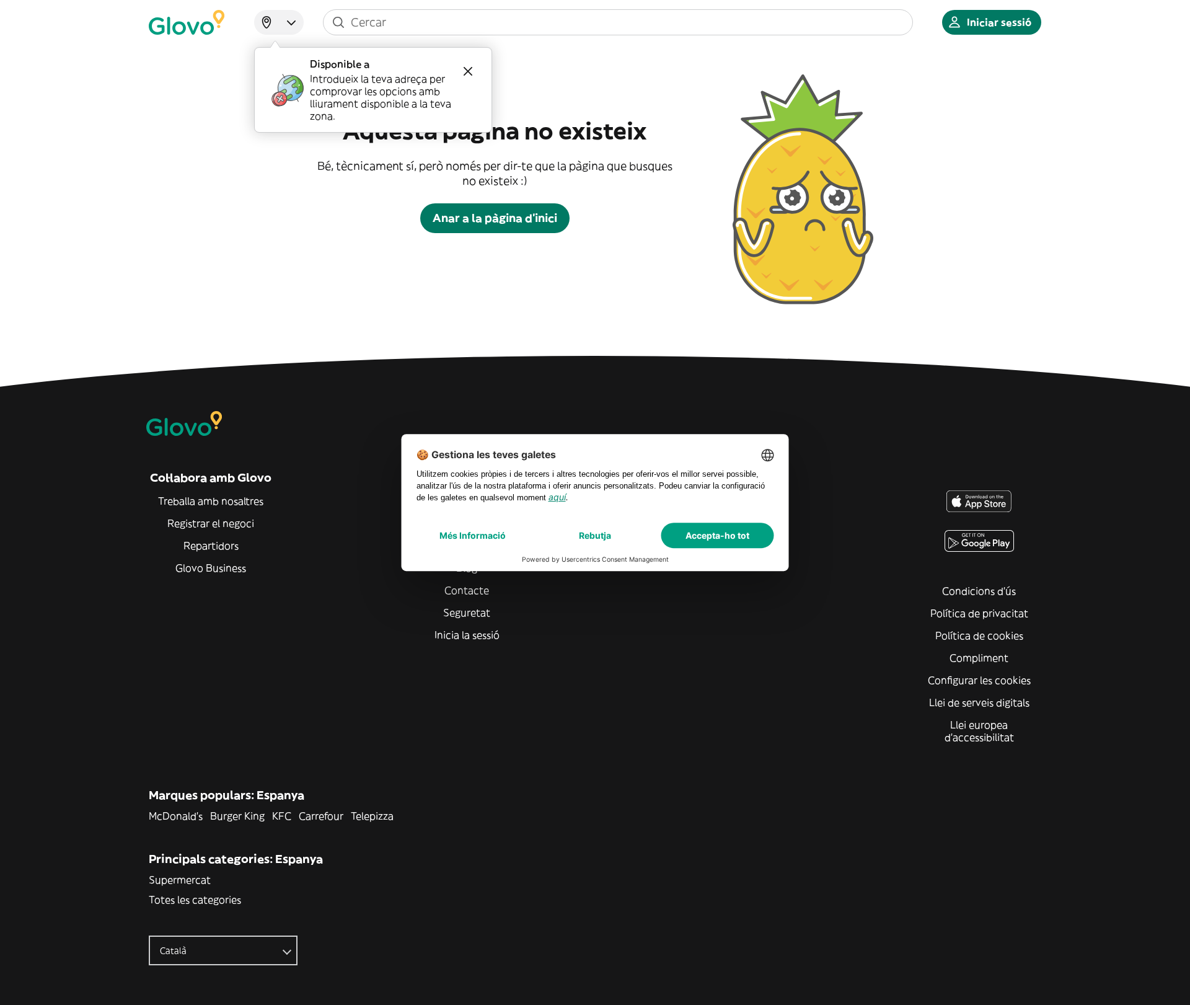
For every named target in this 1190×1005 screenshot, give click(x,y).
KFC (281, 816)
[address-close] (468, 71)
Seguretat (466, 612)
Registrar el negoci (210, 523)
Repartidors (211, 545)
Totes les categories (195, 899)
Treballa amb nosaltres (210, 501)
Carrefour (321, 816)
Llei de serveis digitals (979, 702)
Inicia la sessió (467, 635)
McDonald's (176, 816)
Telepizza (372, 816)
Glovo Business (210, 568)
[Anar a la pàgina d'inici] (186, 22)
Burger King (237, 816)
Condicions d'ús (979, 591)
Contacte (466, 590)
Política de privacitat (979, 613)
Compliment (979, 658)
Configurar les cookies (979, 680)
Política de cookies (979, 635)
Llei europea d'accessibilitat (979, 731)
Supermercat (180, 880)
